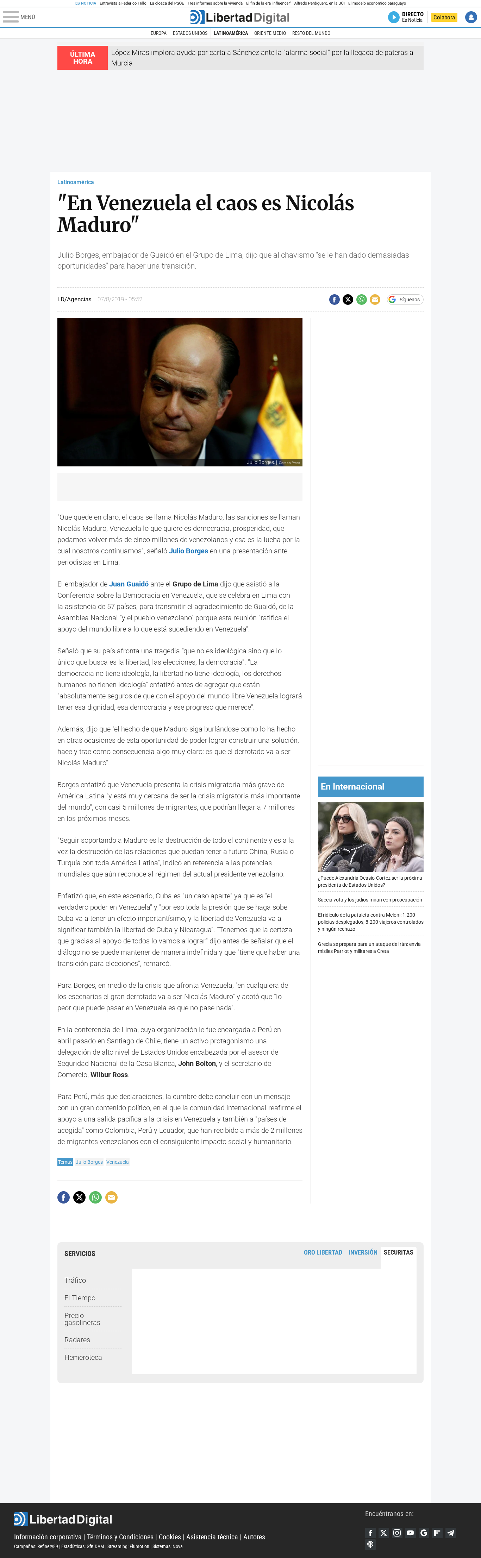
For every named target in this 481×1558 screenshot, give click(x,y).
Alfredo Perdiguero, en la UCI (319, 3)
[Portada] (240, 17)
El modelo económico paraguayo (377, 3)
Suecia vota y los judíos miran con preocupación (370, 900)
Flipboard (437, 1533)
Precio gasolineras (82, 1319)
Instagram (397, 1533)
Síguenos (410, 299)
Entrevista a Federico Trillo (123, 3)
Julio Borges (89, 1162)
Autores (254, 1537)
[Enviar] (361, 299)
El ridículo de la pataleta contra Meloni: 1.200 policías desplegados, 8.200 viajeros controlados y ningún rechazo (371, 922)
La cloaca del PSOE (167, 3)
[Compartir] (334, 299)
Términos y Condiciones (120, 1537)
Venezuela (117, 1162)
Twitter (384, 1533)
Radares (77, 1340)
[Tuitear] (348, 299)
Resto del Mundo (311, 33)
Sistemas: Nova (167, 1546)
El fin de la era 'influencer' (268, 3)
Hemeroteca (83, 1357)
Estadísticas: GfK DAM (82, 1546)
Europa (159, 33)
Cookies (170, 1537)
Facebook (370, 1533)
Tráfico (75, 1280)
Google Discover (424, 1533)
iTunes (370, 1544)
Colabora (444, 17)
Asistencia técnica (212, 1537)
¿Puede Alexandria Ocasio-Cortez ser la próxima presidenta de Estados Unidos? (370, 881)
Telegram (450, 1533)
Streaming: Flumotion (128, 1546)
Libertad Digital (189, 1519)
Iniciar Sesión (471, 17)
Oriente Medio (270, 33)
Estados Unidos (190, 33)
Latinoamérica (231, 33)
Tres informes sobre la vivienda (215, 3)
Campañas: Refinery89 (36, 1546)
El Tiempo (79, 1298)
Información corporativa (48, 1537)
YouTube (410, 1533)
